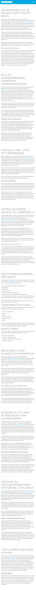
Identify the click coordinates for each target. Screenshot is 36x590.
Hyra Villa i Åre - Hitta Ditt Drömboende (15, 152)
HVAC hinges (12, 558)
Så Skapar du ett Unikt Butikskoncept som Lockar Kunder (15, 415)
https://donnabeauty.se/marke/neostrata (8, 219)
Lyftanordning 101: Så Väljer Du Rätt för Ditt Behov (16, 13)
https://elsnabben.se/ (12, 281)
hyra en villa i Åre (28, 157)
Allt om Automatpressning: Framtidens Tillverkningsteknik (14, 79)
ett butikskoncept (20, 424)
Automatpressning (4, 90)
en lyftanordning (27, 22)
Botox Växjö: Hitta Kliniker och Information (17, 352)
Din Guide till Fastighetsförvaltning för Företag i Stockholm (17, 484)
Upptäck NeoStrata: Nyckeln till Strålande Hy (17, 211)
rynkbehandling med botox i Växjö (13, 359)
